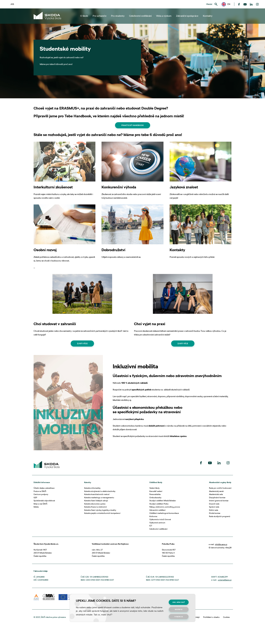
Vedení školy (154, 488)
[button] (226, 4)
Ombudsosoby (155, 497)
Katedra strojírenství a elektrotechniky (99, 491)
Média (36, 507)
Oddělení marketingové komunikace (164, 513)
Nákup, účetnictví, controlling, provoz (164, 507)
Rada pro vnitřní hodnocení (220, 488)
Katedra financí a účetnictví (95, 507)
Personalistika (155, 494)
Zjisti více (82, 343)
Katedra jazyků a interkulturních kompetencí (102, 513)
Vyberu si (178, 616)
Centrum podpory (41, 494)
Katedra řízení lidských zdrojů (96, 500)
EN (227, 4)
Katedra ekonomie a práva (94, 504)
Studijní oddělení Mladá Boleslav (162, 500)
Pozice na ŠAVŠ (40, 491)
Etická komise (214, 513)
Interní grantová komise (218, 500)
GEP (35, 497)
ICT (150, 526)
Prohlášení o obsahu (211, 617)
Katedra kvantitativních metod (96, 494)
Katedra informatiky (92, 488)
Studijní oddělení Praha (158, 504)
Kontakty (207, 16)
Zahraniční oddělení (157, 510)
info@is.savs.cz (221, 544)
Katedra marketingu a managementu (99, 497)
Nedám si (178, 609)
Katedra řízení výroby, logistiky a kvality (100, 510)
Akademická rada (216, 494)
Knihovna (153, 516)
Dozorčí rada (214, 504)
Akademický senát (216, 491)
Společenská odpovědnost (44, 500)
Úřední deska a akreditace (44, 488)
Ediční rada (213, 510)
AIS (12, 4)
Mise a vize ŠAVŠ (40, 504)
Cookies (226, 617)
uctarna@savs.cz (224, 580)
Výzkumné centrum (157, 522)
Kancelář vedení (155, 491)
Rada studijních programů (219, 516)
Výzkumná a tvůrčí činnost (160, 519)
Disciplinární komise (217, 497)
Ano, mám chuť (178, 602)
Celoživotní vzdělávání (158, 529)
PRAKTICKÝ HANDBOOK (132, 125)
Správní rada (214, 507)
